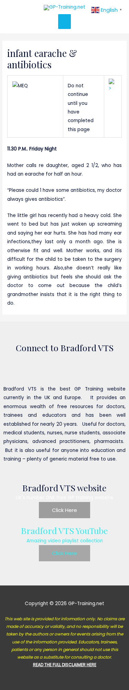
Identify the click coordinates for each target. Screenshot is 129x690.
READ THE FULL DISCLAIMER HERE (64, 665)
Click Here (64, 510)
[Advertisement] (64, 51)
